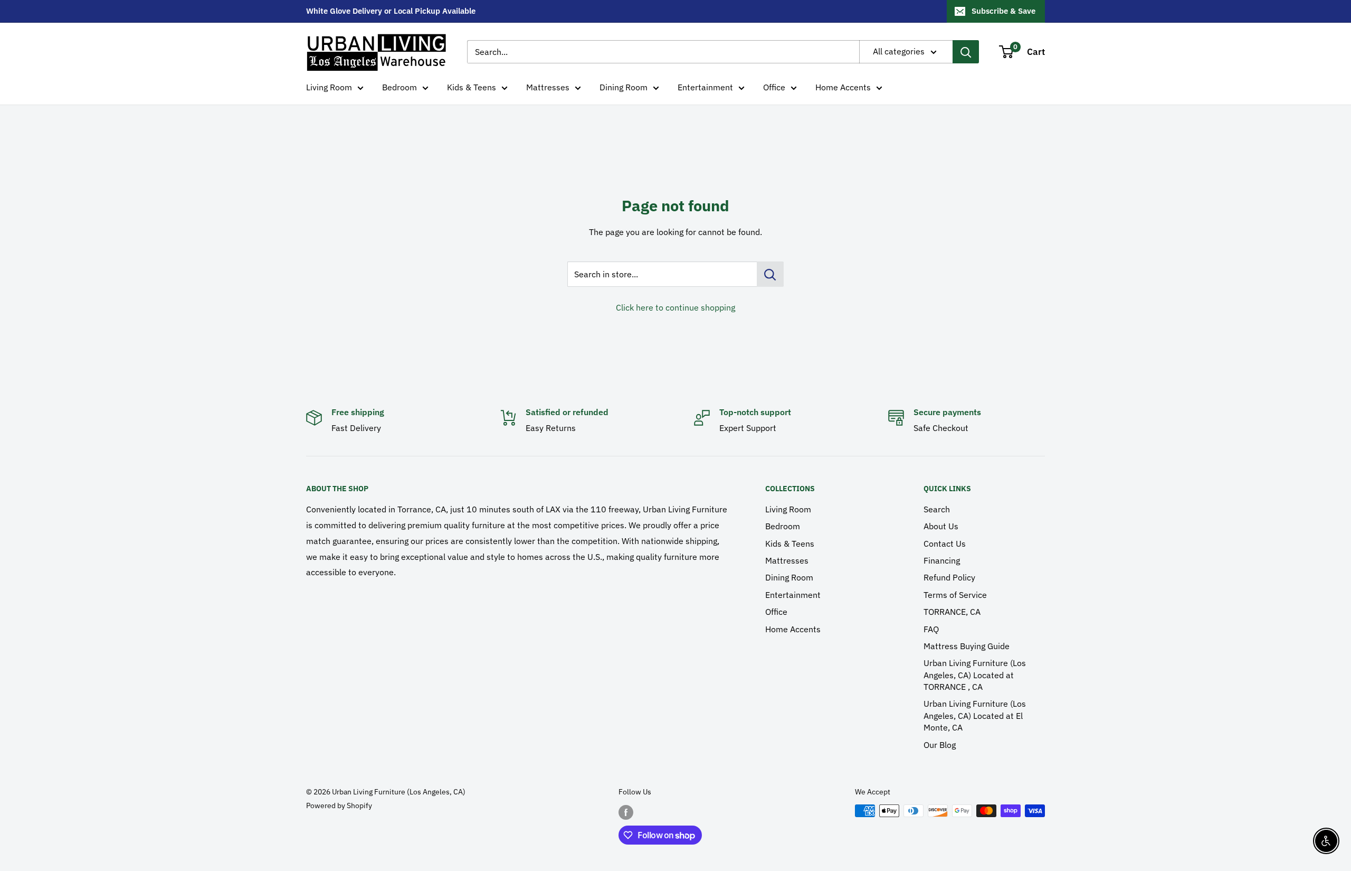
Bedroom (399, 87)
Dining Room (624, 87)
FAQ (931, 629)
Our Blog (940, 744)
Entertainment (705, 87)
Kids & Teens (471, 87)
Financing (942, 560)
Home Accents (843, 87)
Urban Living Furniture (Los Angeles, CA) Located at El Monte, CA (975, 715)
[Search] (966, 51)
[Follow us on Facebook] (626, 811)
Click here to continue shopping (675, 307)
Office (774, 87)
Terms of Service (955, 594)
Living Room (329, 87)
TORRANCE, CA (952, 611)
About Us (941, 526)
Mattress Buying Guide (967, 646)
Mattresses (547, 87)
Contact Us (945, 543)
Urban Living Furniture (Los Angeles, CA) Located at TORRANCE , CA (975, 675)
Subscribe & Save (1003, 11)
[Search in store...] (770, 274)
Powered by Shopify (339, 805)
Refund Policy (949, 577)
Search (937, 509)
